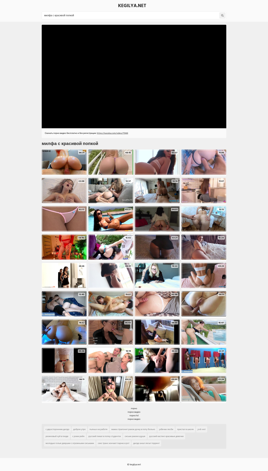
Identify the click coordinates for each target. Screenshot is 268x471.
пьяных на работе (98, 429)
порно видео (134, 412)
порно (134, 408)
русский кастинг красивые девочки (166, 436)
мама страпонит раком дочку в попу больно (133, 429)
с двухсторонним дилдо (57, 429)
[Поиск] (222, 15)
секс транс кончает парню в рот (113, 443)
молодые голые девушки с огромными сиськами (70, 443)
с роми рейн (78, 436)
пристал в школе (185, 429)
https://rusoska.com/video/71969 (112, 133)
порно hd (134, 415)
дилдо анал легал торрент (146, 443)
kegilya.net (132, 5)
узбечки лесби (166, 429)
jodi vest (202, 429)
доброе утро (79, 429)
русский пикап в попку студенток (104, 436)
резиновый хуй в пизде (57, 436)
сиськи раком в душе (135, 436)
